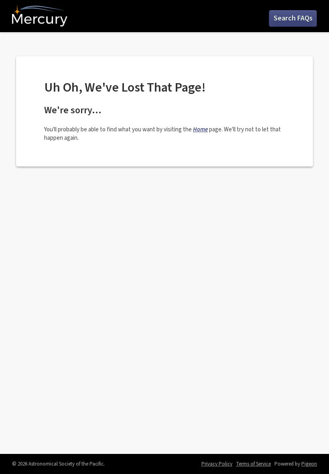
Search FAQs (293, 18)
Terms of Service (253, 464)
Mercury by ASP (39, 16)
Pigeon (309, 464)
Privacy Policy (216, 464)
